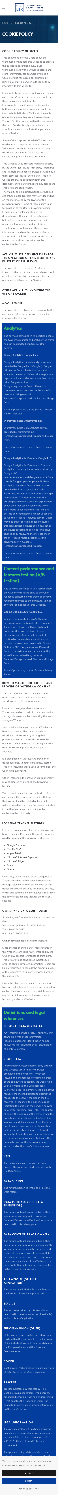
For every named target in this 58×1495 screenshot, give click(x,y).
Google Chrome (16, 845)
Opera (10, 869)
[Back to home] (29, 7)
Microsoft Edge (15, 861)
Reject (29, 1481)
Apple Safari (14, 853)
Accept (29, 1473)
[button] (3, 7)
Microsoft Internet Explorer (22, 857)
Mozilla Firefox (15, 849)
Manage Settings (29, 1489)
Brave (10, 865)
